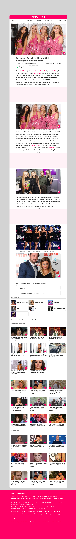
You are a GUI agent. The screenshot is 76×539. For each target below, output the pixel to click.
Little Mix (53, 71)
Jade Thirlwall (22, 71)
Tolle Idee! (23, 288)
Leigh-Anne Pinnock (39, 71)
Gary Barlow (37, 73)
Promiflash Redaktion (31, 63)
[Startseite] (38, 17)
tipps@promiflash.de (37, 320)
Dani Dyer (51, 147)
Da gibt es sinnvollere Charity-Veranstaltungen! (32, 293)
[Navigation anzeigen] (12, 16)
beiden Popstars (36, 145)
